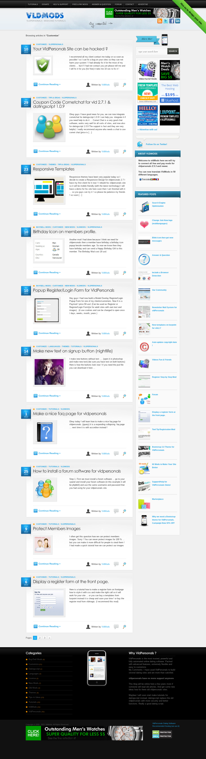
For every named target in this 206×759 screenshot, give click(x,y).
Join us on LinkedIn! (177, 21)
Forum (118, 4)
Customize (41, 44)
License (32, 678)
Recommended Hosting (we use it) (165, 726)
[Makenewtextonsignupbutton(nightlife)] (73, 350)
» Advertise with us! (147, 129)
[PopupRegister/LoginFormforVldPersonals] (73, 289)
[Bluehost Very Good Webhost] (170, 102)
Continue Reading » (50, 84)
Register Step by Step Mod (164, 377)
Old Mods (33, 688)
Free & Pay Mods (80, 4)
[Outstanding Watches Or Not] (170, 79)
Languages (54, 346)
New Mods (70, 227)
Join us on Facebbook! (171, 21)
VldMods (106, 84)
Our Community (159, 290)
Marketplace (158, 499)
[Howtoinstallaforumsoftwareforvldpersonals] (77, 470)
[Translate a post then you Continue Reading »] (157, 179)
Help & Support (60, 4)
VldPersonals (56, 44)
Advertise (143, 4)
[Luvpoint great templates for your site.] (170, 125)
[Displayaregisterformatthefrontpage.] (71, 581)
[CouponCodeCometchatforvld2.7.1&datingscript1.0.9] (72, 103)
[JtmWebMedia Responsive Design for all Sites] (147, 125)
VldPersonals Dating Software (164, 723)
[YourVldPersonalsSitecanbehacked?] (70, 48)
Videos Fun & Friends (162, 360)
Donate (45, 4)
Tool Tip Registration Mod (163, 429)
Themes (52, 164)
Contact (130, 4)
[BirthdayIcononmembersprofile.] (64, 231)
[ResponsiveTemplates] (53, 168)
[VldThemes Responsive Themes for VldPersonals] (147, 102)
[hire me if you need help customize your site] (151, 45)
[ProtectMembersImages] (56, 528)
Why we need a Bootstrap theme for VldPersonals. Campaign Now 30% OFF (163, 520)
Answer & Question (101, 4)
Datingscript (34, 669)
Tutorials (33, 4)
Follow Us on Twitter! (165, 21)
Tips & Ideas (54, 98)
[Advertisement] (118, 23)
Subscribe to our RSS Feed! (159, 21)
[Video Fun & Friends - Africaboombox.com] (147, 79)
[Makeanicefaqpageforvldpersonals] (70, 413)
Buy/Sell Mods (43, 227)
